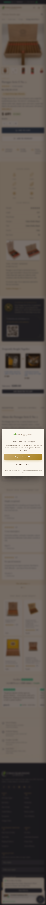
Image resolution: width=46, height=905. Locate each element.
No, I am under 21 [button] (23, 464)
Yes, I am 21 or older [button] (23, 457)
